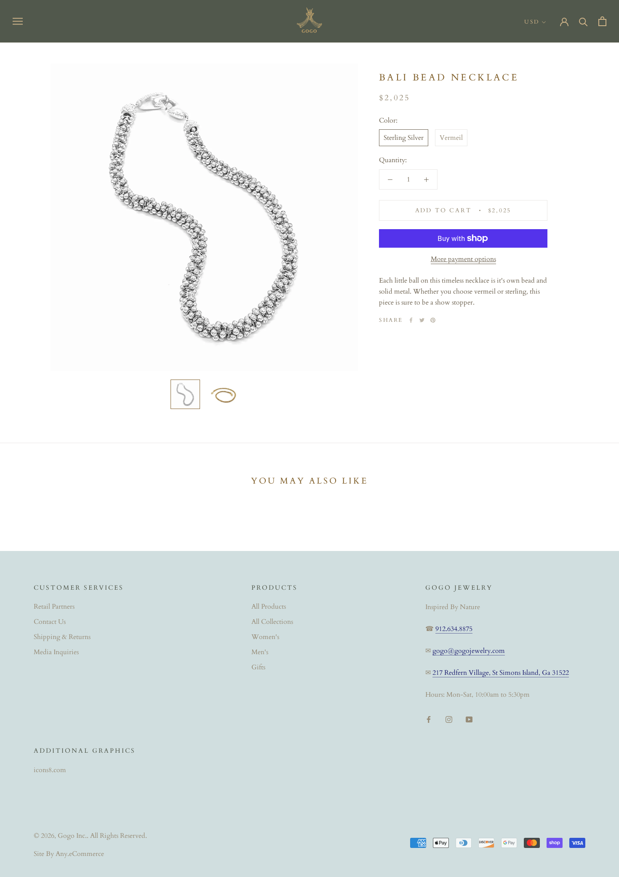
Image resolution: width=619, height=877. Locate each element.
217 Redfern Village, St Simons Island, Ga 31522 (500, 672)
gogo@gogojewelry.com (468, 650)
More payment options (463, 259)
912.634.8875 (453, 629)
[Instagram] (449, 719)
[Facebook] (411, 320)
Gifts (258, 667)
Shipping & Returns (62, 637)
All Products (268, 606)
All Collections (272, 621)
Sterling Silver (404, 137)
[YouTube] (469, 719)
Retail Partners (54, 606)
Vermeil (451, 137)
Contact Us (50, 621)
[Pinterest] (432, 320)
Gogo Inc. (72, 835)
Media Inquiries (56, 652)
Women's (265, 637)
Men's (259, 652)
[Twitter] (421, 320)
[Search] (583, 21)
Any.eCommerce (80, 853)
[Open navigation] (18, 21)
